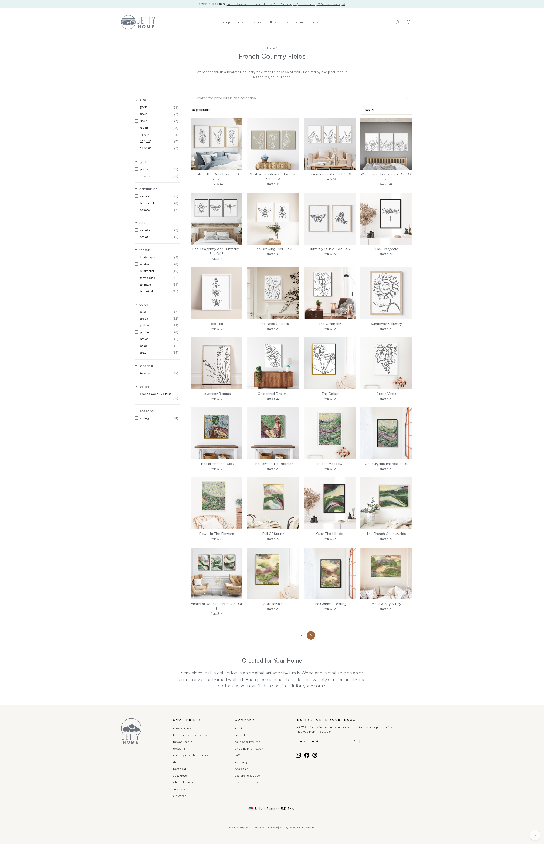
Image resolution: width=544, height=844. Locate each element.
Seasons (146, 411)
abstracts (180, 775)
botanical (179, 769)
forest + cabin (182, 742)
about (300, 22)
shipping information (249, 749)
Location (146, 366)
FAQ (238, 755)
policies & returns (248, 742)
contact (315, 22)
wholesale (242, 769)
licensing (241, 762)
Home (271, 48)
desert (178, 762)
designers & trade (247, 775)
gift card (273, 22)
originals (256, 22)
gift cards (179, 796)
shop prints (231, 22)
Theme (144, 250)
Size (142, 100)
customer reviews (247, 782)
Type (143, 162)
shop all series (183, 782)
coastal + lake (182, 728)
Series (144, 386)
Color (143, 304)
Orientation (148, 189)
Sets (143, 223)
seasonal (179, 749)
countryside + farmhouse (190, 755)
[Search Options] (407, 98)
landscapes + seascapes (190, 735)
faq (288, 22)
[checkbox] (156, 107)
